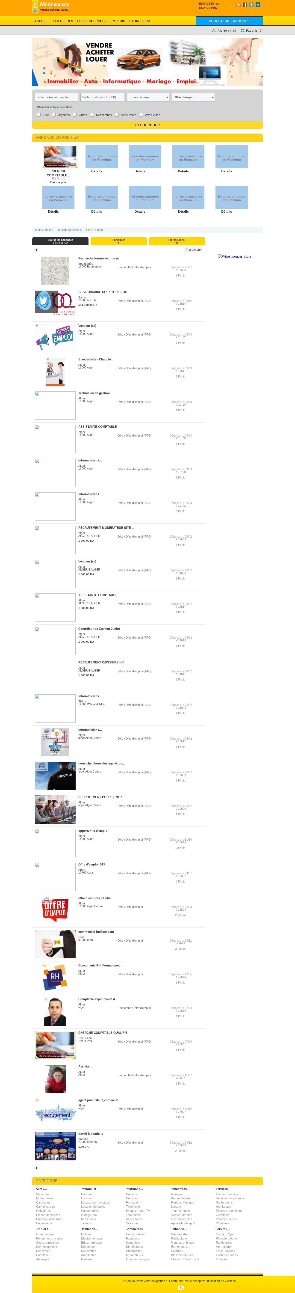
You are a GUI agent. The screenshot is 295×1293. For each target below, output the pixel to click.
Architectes (223, 1206)
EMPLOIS (118, 21)
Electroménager (91, 1238)
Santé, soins (224, 1202)
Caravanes (43, 1202)
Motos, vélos (44, 1198)
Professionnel (176, 241)
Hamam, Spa (224, 1234)
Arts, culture (224, 1246)
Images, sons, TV (138, 1211)
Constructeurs (135, 1234)
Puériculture (179, 1238)
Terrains (86, 1223)
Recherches (104, 115)
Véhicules (42, 1194)
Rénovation (88, 1251)
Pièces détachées (48, 1215)
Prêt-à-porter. (179, 1234)
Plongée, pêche (226, 1238)
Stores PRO (139, 21)
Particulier (118, 241)
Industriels (133, 1242)
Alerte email (227, 30)
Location (86, 1198)
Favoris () (254, 30)
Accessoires (134, 1219)
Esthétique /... (180, 1246)
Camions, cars (46, 1206)
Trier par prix (193, 249)
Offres (83, 115)
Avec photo (128, 115)
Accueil (41, 21)
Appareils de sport (183, 1223)
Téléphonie (133, 1206)
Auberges (42, 1259)
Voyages (221, 1259)
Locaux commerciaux (95, 1202)
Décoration (88, 1246)
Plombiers (222, 1223)
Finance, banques (138, 1259)
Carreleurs (223, 1215)
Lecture (176, 1206)
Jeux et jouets (180, 1211)
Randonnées (224, 1242)
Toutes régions (44, 230)
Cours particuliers (47, 1242)
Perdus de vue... (182, 1198)
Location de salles (93, 1206)
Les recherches (91, 21)
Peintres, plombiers (229, 1211)
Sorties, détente (181, 1215)
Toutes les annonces (60, 241)
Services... (133, 1198)
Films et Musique (182, 1202)
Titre (46, 115)
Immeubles (88, 1219)
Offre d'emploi (94, 230)
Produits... (133, 1194)
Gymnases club (181, 1219)
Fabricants (133, 1238)
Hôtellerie (42, 1255)
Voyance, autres (227, 1219)
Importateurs (134, 1255)
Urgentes (64, 115)
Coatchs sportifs (227, 1255)
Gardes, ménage (227, 1194)
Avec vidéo (152, 115)
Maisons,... (88, 1194)
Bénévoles (43, 1251)
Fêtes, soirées (225, 1251)
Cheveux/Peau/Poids (185, 1259)
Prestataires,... (136, 1251)
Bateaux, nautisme (48, 1219)
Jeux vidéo (133, 1215)
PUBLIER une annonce (229, 21)
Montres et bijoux (182, 1242)
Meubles (86, 1259)
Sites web (132, 1223)
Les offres (63, 21)
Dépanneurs (44, 1223)
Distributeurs (134, 1246)
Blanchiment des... (183, 1255)
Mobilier (86, 1234)
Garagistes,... (45, 1211)
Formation (132, 1202)
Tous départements (70, 230)
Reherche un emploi (49, 1238)
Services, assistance (230, 1198)
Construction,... (91, 1211)
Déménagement (46, 1246)
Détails (96, 171)
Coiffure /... (178, 1251)
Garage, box (89, 1215)
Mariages (177, 1194)
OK (181, 1288)
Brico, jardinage (91, 1242)
